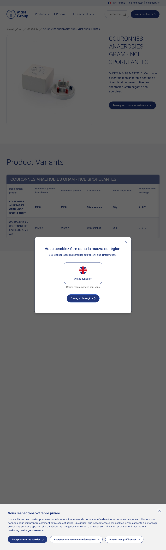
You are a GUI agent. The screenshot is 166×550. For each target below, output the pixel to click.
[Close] (126, 242)
